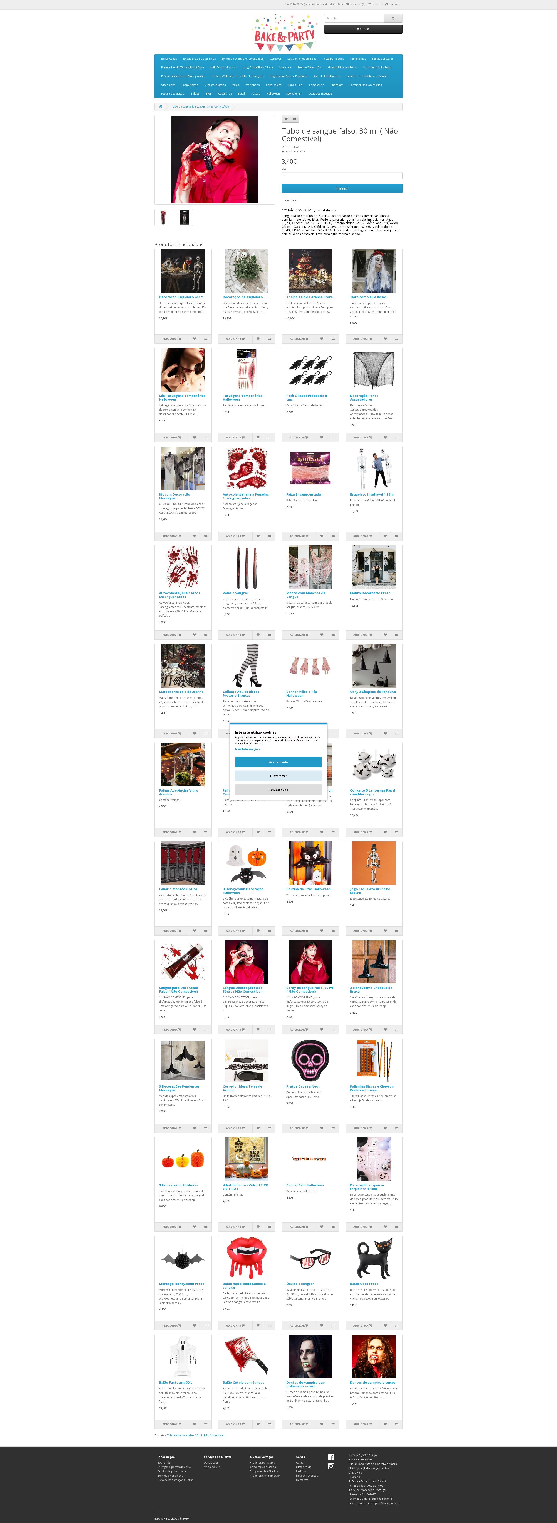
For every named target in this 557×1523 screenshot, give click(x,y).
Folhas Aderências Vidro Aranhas (178, 792)
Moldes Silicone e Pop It (342, 67)
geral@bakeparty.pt (387, 1503)
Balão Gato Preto (364, 1283)
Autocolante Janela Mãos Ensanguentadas (179, 595)
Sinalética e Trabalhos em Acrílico (367, 76)
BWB (209, 93)
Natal (241, 93)
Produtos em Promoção (265, 1475)
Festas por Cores (382, 59)
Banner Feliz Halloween (305, 1185)
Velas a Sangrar (235, 593)
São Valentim (294, 93)
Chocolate (337, 85)
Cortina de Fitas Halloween (308, 889)
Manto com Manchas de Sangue (305, 595)
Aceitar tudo (278, 762)
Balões (195, 93)
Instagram (331, 1466)
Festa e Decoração (172, 93)
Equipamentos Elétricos (301, 59)
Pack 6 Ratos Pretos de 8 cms (306, 397)
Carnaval (275, 59)
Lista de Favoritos (307, 1475)
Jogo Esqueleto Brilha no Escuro (370, 891)
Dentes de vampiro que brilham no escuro (305, 1384)
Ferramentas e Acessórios (366, 85)
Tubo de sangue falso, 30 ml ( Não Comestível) (200, 106)
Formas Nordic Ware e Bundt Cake (182, 67)
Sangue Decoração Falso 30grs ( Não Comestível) (243, 989)
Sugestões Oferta (215, 85)
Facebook (331, 1457)
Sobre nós (164, 1462)
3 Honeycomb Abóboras (178, 1185)
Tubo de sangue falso (180, 1435)
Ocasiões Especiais (320, 93)
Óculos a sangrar (300, 1283)
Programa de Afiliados (264, 1471)
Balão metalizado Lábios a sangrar (244, 1285)
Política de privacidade (172, 1471)
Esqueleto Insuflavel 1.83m (372, 494)
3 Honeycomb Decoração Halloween (243, 891)
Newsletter (302, 1480)
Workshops (252, 85)
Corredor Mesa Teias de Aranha (242, 1088)
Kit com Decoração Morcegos (174, 496)
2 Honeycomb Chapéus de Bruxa (371, 989)
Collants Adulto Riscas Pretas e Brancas (241, 693)
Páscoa (255, 93)
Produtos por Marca (262, 1462)
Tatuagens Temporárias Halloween (242, 397)
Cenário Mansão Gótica (178, 889)
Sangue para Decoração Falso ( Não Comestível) (178, 989)
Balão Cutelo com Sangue (243, 1382)
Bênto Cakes (169, 59)
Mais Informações (247, 749)
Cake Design (273, 85)
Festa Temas (358, 59)
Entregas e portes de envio (174, 1467)
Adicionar (342, 188)
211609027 (369, 1494)
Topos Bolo (295, 85)
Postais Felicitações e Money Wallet (183, 76)
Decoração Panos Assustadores (364, 397)
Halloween (273, 93)
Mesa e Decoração (309, 67)
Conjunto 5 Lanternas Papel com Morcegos (372, 792)
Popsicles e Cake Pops (377, 67)
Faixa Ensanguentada (303, 494)
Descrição (291, 200)
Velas (235, 85)
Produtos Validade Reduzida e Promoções (237, 76)
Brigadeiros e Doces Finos (199, 59)
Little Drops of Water (223, 67)
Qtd (284, 169)
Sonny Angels (190, 85)
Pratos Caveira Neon (303, 1086)
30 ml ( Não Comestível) (209, 1435)
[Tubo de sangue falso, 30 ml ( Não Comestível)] (214, 160)
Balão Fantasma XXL (175, 1382)
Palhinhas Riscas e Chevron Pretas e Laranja (372, 1088)
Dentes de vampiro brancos (373, 1382)
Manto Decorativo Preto (370, 593)
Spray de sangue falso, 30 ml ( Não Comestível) (309, 989)
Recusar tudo (278, 790)
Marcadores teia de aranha (181, 691)
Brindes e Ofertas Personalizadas (242, 59)
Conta (300, 1462)
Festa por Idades (333, 59)
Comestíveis (316, 85)
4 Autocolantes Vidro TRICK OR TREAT (245, 1187)
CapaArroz (225, 93)
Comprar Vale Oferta (263, 1467)
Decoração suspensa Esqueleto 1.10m (367, 1187)
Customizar (278, 776)
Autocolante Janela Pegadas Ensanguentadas (246, 496)
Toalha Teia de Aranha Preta (309, 297)
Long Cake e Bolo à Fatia (258, 67)
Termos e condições (170, 1475)
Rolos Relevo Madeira (327, 76)
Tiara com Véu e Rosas (368, 297)
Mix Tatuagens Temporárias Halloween (182, 397)
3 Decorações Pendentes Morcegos (179, 1088)
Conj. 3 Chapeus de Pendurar (373, 691)
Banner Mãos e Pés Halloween (301, 693)
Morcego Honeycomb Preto (182, 1283)
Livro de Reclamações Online (175, 1480)
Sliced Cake (168, 85)
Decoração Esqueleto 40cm (181, 297)
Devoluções (211, 1462)
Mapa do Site (212, 1467)
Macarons (285, 67)
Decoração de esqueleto (243, 297)
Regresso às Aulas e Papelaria (288, 76)
